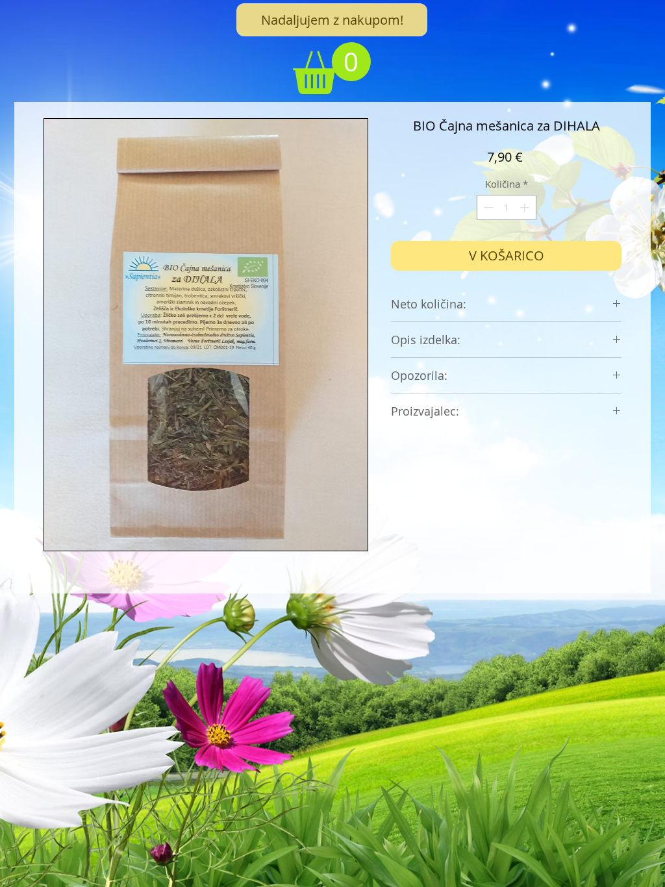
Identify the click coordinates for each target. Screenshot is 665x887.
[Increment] (525, 207)
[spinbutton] (506, 207)
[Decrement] (487, 207)
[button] (332, 68)
